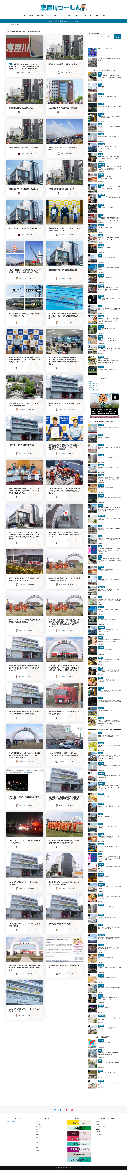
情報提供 (31, 16)
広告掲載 (98, 1132)
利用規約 (98, 1124)
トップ (23, 16)
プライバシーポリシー (101, 1126)
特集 (55, 16)
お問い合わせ (99, 1134)
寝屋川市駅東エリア (94, 385)
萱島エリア (91, 387)
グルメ (48, 16)
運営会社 (98, 1129)
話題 (69, 16)
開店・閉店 (40, 16)
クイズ (84, 16)
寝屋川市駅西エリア (94, 383)
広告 (97, 16)
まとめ (62, 16)
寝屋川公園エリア (93, 390)
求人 (91, 16)
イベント (76, 16)
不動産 (103, 16)
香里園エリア (92, 381)
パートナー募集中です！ (12, 1121)
